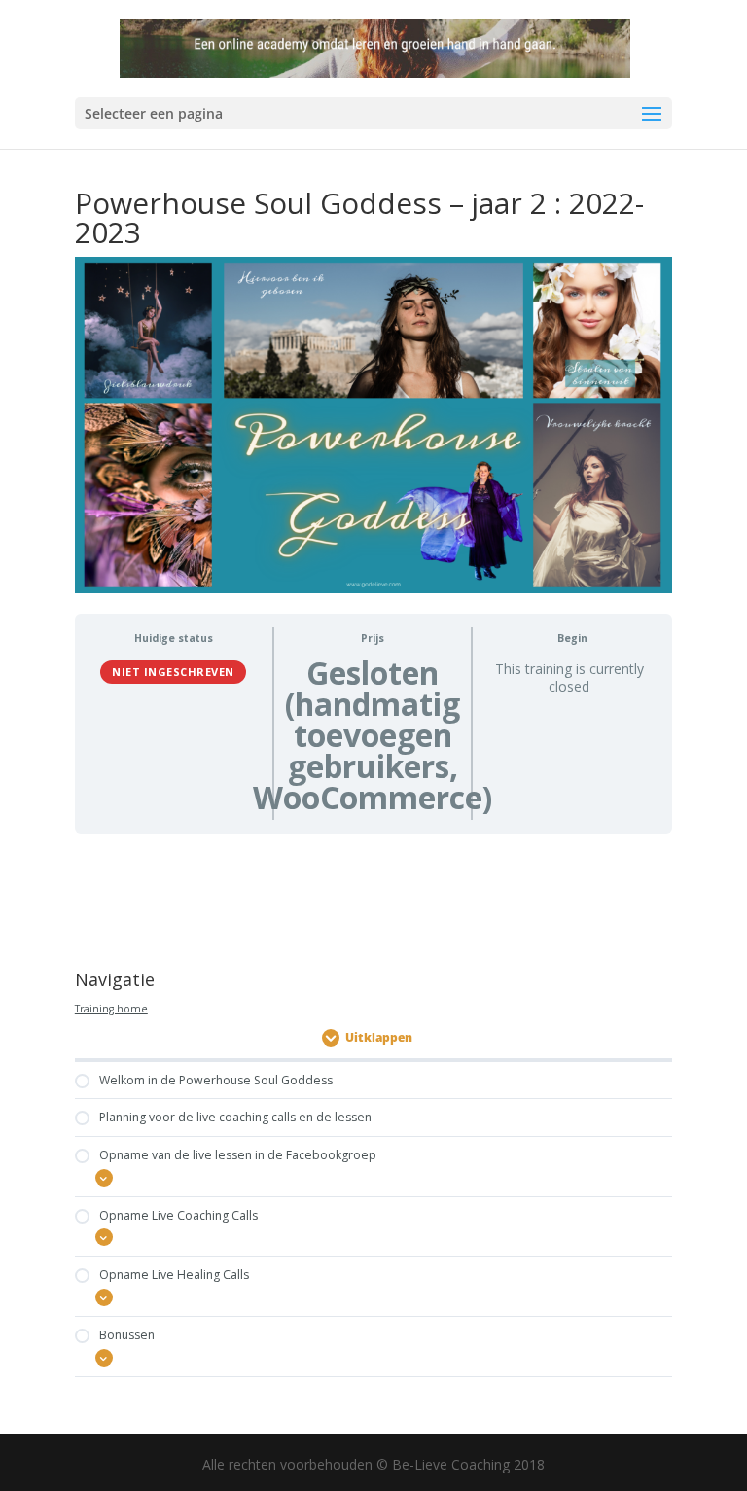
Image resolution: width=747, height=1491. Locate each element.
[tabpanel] (373, 895)
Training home (111, 1008)
